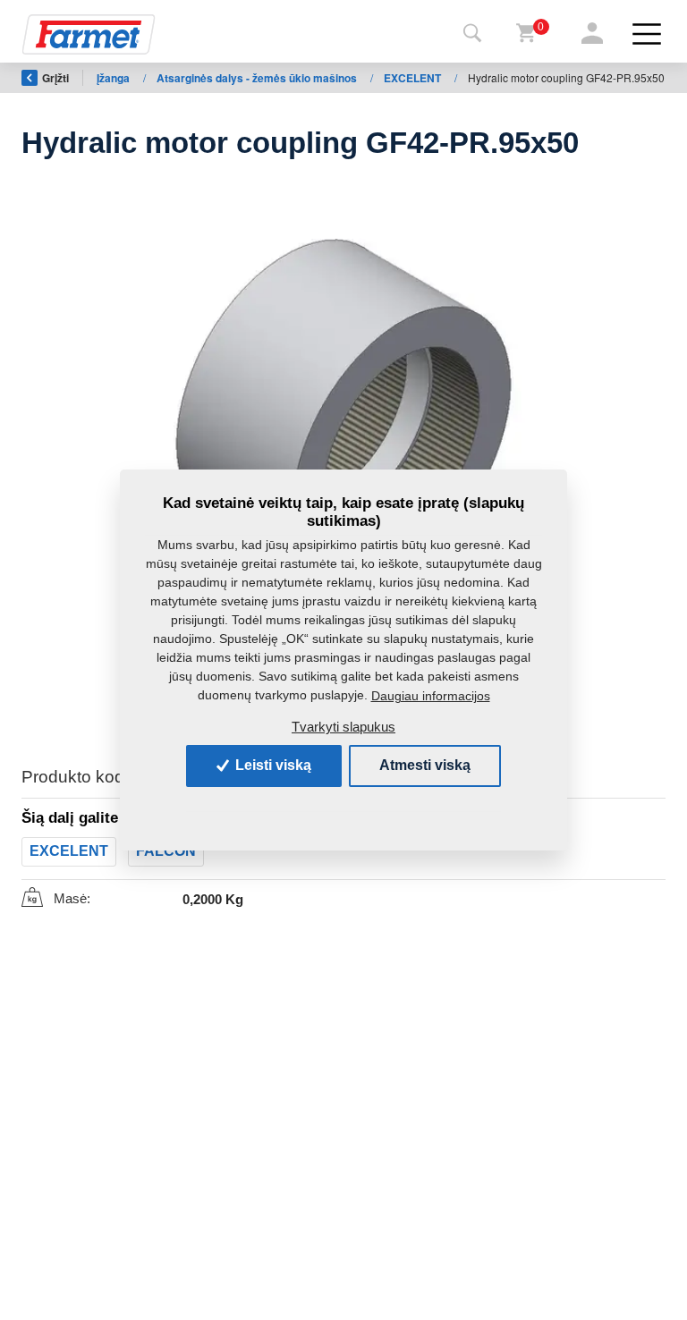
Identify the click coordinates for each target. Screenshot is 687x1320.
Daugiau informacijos (430, 696)
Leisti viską (271, 765)
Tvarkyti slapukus (343, 726)
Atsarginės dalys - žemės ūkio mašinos (258, 78)
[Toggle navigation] (472, 34)
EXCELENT (414, 78)
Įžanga (114, 78)
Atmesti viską (425, 765)
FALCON (166, 851)
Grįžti (55, 78)
